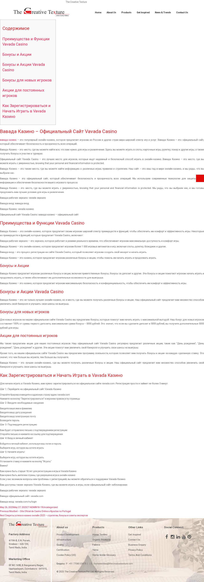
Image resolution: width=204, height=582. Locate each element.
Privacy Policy (135, 549)
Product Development (68, 534)
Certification (63, 549)
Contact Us (182, 12)
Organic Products (101, 539)
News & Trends (163, 12)
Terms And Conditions (140, 555)
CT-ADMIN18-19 (35, 507)
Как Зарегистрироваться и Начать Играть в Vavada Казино (26, 111)
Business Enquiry (137, 544)
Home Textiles (99, 534)
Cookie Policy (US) (66, 555)
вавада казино (8, 139)
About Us (111, 12)
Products (126, 12)
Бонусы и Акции (16, 54)
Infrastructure (64, 539)
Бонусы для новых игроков (27, 80)
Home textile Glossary (104, 555)
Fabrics (96, 544)
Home (98, 12)
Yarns (95, 549)
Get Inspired (143, 12)
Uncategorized (50, 507)
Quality (60, 544)
